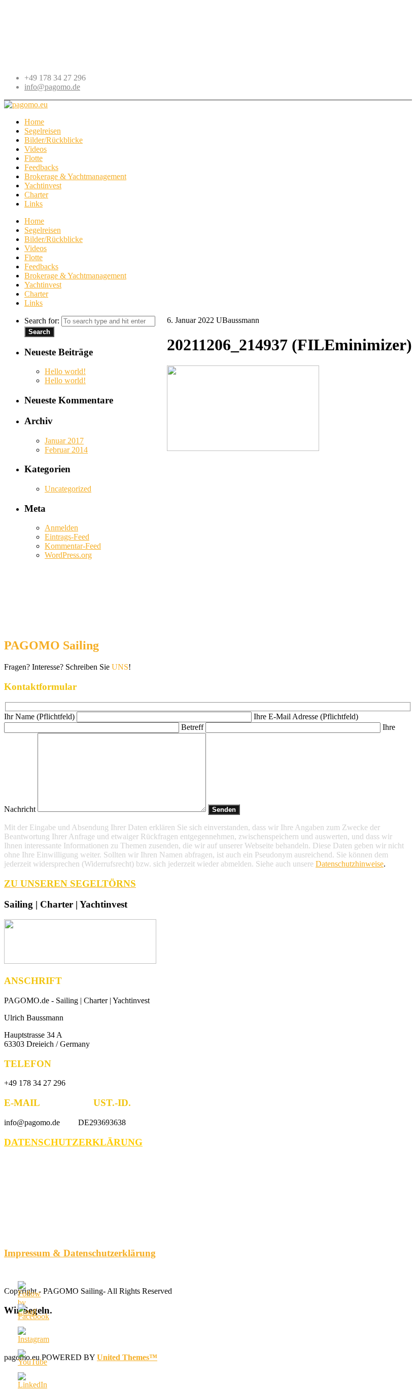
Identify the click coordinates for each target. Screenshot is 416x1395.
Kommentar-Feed (73, 546)
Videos (35, 248)
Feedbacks (41, 266)
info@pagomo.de (52, 87)
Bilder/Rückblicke (53, 239)
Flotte (33, 257)
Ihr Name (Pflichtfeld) (40, 716)
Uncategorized (68, 488)
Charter (36, 294)
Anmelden (61, 527)
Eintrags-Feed (67, 536)
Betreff (193, 727)
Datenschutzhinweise (350, 863)
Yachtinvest (42, 284)
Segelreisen (42, 230)
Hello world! (65, 371)
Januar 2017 (64, 440)
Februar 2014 (66, 449)
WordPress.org (68, 555)
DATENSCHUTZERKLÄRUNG (73, 1142)
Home (34, 221)
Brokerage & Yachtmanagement (75, 275)
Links (33, 303)
